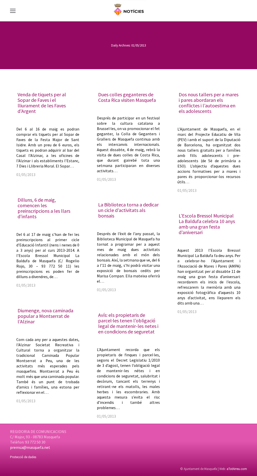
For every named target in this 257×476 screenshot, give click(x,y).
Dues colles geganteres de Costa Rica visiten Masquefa (127, 97)
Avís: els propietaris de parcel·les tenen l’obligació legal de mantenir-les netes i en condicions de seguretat (128, 323)
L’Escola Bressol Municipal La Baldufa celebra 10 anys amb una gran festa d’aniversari (207, 223)
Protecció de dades (23, 457)
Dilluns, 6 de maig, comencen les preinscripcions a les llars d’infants (44, 208)
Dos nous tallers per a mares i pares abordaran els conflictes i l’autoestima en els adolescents (208, 102)
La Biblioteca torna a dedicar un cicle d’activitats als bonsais (128, 210)
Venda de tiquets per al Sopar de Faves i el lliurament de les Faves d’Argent (42, 102)
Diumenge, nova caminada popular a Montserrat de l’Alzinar (45, 316)
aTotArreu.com (237, 469)
